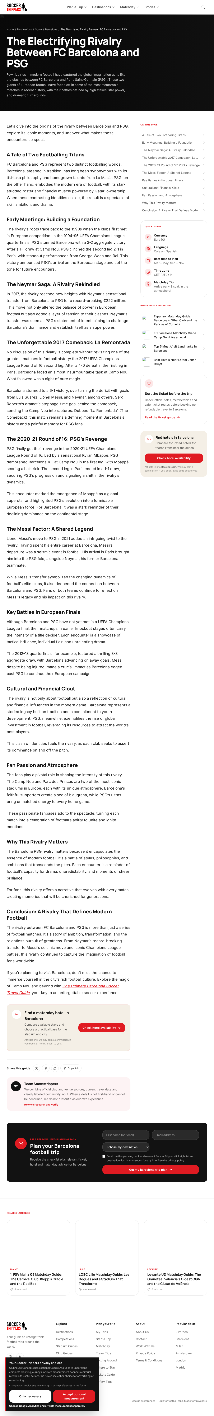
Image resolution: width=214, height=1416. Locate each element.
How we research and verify (41, 1104)
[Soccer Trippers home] (17, 7)
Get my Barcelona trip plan (148, 1169)
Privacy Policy (145, 1353)
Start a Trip (103, 1339)
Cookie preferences (143, 1400)
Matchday (103, 1346)
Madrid (181, 1367)
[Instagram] (10, 1357)
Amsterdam (184, 1353)
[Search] (203, 7)
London (181, 1360)
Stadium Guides (67, 1346)
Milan (179, 1346)
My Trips (102, 1332)
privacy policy (176, 1160)
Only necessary (30, 1396)
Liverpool (182, 1332)
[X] (20, 1357)
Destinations (24, 29)
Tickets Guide (105, 1374)
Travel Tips (103, 1353)
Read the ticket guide (160, 417)
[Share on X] (36, 1068)
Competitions (65, 1339)
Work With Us (145, 1346)
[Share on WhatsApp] (55, 1068)
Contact (141, 1339)
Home (10, 29)
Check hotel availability (99, 1027)
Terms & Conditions (149, 1360)
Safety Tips (104, 1381)
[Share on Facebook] (46, 1068)
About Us (142, 1332)
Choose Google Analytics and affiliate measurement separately (47, 1405)
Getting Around (106, 1360)
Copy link (73, 1068)
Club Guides (64, 1353)
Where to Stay (106, 1367)
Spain (38, 29)
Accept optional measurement (74, 1396)
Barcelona (51, 29)
